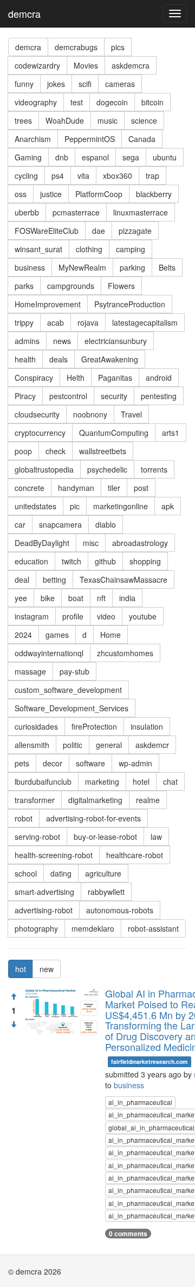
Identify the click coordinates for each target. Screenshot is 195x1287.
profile (72, 616)
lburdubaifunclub (43, 781)
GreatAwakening (109, 359)
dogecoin (112, 102)
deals (58, 359)
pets (22, 763)
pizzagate (135, 230)
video (106, 616)
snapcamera (60, 524)
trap (152, 175)
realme (148, 799)
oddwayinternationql (49, 653)
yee (21, 597)
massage (30, 671)
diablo (105, 524)
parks (24, 285)
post (141, 487)
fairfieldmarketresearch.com (149, 1061)
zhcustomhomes (125, 653)
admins (27, 340)
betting (54, 579)
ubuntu (165, 157)
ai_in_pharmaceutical (140, 1102)
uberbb (27, 212)
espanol (95, 157)
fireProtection (94, 726)
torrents (154, 469)
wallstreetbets (102, 451)
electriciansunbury (115, 340)
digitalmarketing (95, 799)
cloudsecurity (37, 414)
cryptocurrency (40, 432)
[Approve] (13, 996)
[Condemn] (13, 1024)
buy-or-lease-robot (105, 836)
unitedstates (35, 506)
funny (24, 83)
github (105, 561)
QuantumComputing (113, 432)
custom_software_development (68, 689)
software (90, 763)
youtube (143, 616)
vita (83, 175)
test (76, 102)
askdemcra (131, 65)
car (20, 524)
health (25, 359)
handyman (76, 487)
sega (130, 157)
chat (170, 781)
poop (23, 451)
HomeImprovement (48, 304)
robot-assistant (153, 928)
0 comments (128, 1233)
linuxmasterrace (140, 212)
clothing (89, 249)
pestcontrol (68, 395)
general (109, 744)
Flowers (121, 285)
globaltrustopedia (44, 469)
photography (36, 928)
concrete (29, 487)
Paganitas (115, 377)
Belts (167, 267)
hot (20, 968)
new (47, 968)
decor (52, 763)
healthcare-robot (134, 855)
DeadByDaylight (42, 542)
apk (167, 506)
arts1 (170, 432)
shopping (145, 561)
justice (51, 193)
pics (118, 47)
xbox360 (117, 175)
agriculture (103, 873)
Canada (141, 138)
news (62, 340)
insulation (147, 726)
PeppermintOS (89, 138)
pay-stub (74, 671)
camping (130, 249)
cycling (26, 175)
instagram (32, 616)
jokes (56, 83)
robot (23, 818)
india (127, 597)
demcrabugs (76, 47)
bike (48, 597)
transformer (35, 799)
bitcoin (152, 102)
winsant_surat (38, 249)
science (144, 120)
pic (75, 506)
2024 (23, 634)
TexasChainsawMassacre (123, 579)
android (159, 377)
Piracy (25, 395)
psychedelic (107, 469)
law (156, 836)
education (31, 561)
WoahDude (65, 120)
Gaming (28, 157)
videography (36, 102)
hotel (141, 781)
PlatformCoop (98, 193)
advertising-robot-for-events (93, 818)
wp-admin (135, 763)
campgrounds (70, 285)
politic (72, 744)
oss (21, 193)
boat (75, 597)
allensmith (32, 744)
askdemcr (152, 744)
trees (23, 120)
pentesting (159, 395)
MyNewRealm (82, 267)
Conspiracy (34, 377)
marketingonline (120, 506)
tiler (114, 487)
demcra (24, 13)
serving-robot (37, 836)
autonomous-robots (119, 910)
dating (61, 873)
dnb (61, 157)
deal (22, 579)
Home (110, 634)
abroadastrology (140, 542)
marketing (102, 781)
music (108, 120)
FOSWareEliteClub (47, 230)
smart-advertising (44, 891)
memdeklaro (93, 928)
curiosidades (36, 726)
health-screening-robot (54, 855)
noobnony (90, 414)
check (56, 451)
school (26, 873)
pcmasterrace (76, 212)
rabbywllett (106, 891)
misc (91, 542)
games (57, 634)
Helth (75, 377)
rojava (88, 322)
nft (101, 597)
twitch (71, 561)
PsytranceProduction (129, 304)
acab (55, 322)
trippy (24, 322)
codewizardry (37, 65)
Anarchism (33, 138)
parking (132, 267)
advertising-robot (44, 910)
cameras (120, 83)
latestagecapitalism (145, 322)
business (30, 267)
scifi (85, 83)
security (114, 395)
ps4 (57, 175)
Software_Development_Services (71, 708)
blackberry (154, 193)
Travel (131, 414)
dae (98, 230)
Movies (86, 65)
